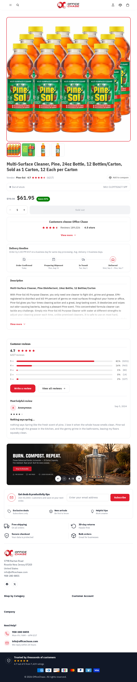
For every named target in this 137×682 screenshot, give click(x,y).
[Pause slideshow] (64, 478)
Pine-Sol (20, 177)
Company (9, 611)
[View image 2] (28, 150)
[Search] (17, 5)
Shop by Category (14, 596)
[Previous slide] (58, 479)
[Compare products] (120, 5)
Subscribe (120, 497)
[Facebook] (7, 584)
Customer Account (83, 596)
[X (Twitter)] (15, 584)
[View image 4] (57, 150)
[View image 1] (13, 150)
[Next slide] (79, 479)
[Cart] (127, 5)
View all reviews (52, 388)
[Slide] (68, 464)
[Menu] (10, 5)
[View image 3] (43, 150)
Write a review (22, 388)
